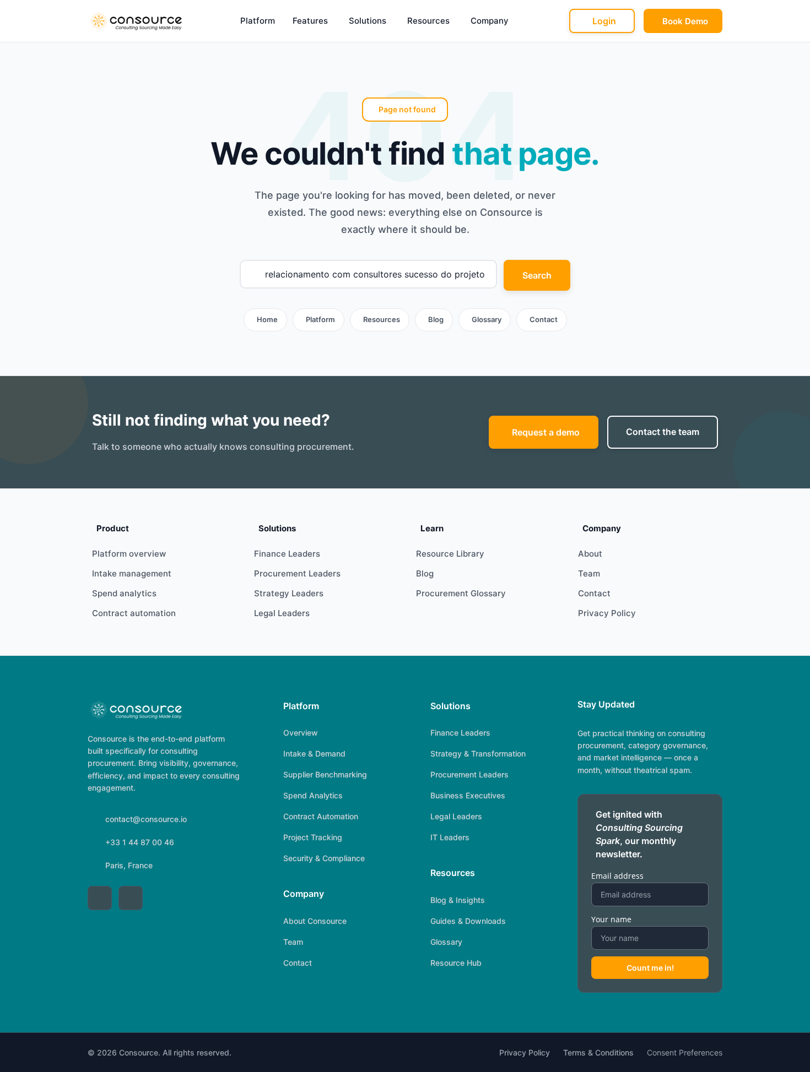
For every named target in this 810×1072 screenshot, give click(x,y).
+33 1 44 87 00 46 (139, 842)
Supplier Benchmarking (325, 774)
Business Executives (467, 795)
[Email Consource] (130, 898)
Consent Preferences (684, 1052)
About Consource (315, 921)
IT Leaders (449, 837)
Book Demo (685, 21)
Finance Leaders (287, 553)
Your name (611, 919)
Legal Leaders (282, 613)
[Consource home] (135, 21)
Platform (257, 20)
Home (267, 319)
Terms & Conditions (598, 1052)
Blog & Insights (457, 900)
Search (537, 275)
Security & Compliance (324, 858)
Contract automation (134, 613)
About (590, 553)
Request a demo (546, 432)
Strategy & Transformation (478, 753)
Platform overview (129, 553)
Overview (300, 732)
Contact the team (662, 431)
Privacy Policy (607, 613)
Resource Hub (456, 962)
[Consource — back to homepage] (135, 710)
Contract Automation (320, 816)
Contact (544, 319)
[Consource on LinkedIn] (100, 898)
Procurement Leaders (297, 573)
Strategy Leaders (288, 593)
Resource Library (450, 553)
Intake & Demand (314, 753)
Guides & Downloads (468, 921)
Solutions (367, 20)
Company (490, 20)
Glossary (486, 319)
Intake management (131, 573)
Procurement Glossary (461, 593)
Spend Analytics (313, 795)
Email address (617, 875)
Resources (428, 20)
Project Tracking (312, 837)
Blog (436, 319)
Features (310, 20)
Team (589, 573)
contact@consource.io (146, 819)
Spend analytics (124, 593)
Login (604, 20)
